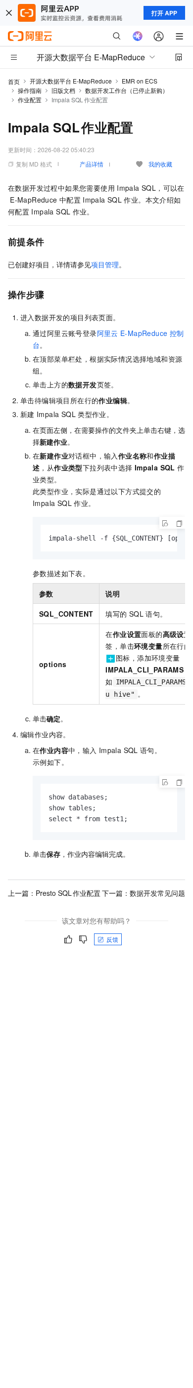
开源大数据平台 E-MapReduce (71, 81)
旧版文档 (63, 90)
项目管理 (105, 264)
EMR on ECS (139, 81)
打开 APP (164, 12)
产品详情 (91, 164)
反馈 (112, 939)
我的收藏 (160, 164)
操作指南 (30, 90)
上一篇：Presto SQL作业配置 (54, 893)
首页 (14, 81)
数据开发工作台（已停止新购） (126, 90)
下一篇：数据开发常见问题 (143, 893)
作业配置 (30, 99)
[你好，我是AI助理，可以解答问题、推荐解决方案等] (137, 36)
